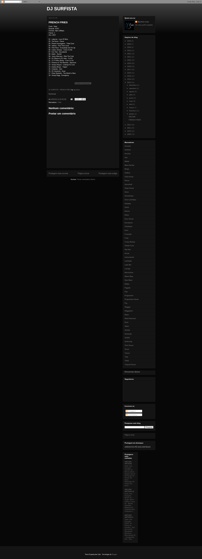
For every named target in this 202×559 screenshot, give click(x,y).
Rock (126, 322)
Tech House (129, 345)
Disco (127, 192)
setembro (133, 88)
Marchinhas (129, 272)
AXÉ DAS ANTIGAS (128, 463)
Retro (127, 315)
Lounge (127, 269)
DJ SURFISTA (62, 8)
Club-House (129, 177)
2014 (129, 79)
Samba (127, 330)
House (127, 253)
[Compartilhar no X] (80, 99)
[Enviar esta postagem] (71, 99)
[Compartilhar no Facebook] (82, 99)
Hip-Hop (128, 249)
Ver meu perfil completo (144, 25)
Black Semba (129, 165)
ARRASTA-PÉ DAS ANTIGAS (138, 447)
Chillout (127, 173)
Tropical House (130, 364)
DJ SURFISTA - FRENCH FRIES (60, 90)
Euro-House (129, 219)
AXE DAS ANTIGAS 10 (129, 490)
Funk (126, 238)
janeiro (132, 114)
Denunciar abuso (132, 372)
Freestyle (128, 234)
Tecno (127, 349)
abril (131, 104)
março (131, 107)
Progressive (129, 295)
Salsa (127, 326)
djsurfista (77, 90)
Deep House (129, 188)
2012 (129, 125)
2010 (129, 131)
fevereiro (132, 111)
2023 (129, 50)
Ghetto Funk (129, 246)
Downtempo (129, 196)
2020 (129, 60)
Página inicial (83, 173)
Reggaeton (129, 311)
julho (131, 95)
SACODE (132, 117)
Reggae (127, 307)
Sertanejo (128, 334)
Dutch (127, 207)
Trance (127, 353)
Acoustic (128, 146)
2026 (129, 41)
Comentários (132, 415)
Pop (126, 292)
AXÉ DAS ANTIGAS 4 (129, 516)
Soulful (127, 338)
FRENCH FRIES (135, 120)
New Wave (128, 280)
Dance (127, 180)
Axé (126, 157)
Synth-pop (128, 341)
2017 (129, 69)
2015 (129, 76)
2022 (129, 54)
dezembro (133, 85)
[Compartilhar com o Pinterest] (84, 99)
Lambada (128, 261)
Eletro (127, 215)
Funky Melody (130, 242)
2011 (129, 128)
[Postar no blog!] (78, 99)
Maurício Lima (143, 22)
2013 (129, 82)
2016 (129, 73)
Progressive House (132, 299)
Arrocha (127, 154)
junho (131, 98)
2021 (129, 57)
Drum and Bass (130, 200)
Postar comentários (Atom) (86, 179)
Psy (126, 303)
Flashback (128, 226)
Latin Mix (128, 265)
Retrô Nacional (130, 318)
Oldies (127, 284)
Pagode (127, 288)
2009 (129, 134)
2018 (129, 66)
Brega (127, 169)
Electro (127, 211)
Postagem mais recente (58, 173)
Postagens (131, 411)
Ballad (127, 161)
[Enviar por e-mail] (76, 99)
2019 (129, 63)
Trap (126, 357)
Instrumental (129, 257)
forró (126, 230)
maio (131, 101)
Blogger (114, 554)
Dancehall (128, 184)
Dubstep (128, 203)
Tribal (59, 102)
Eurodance (129, 223)
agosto (132, 91)
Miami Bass (129, 276)
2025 (129, 44)
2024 (129, 47)
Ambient (128, 150)
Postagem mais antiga (108, 173)
